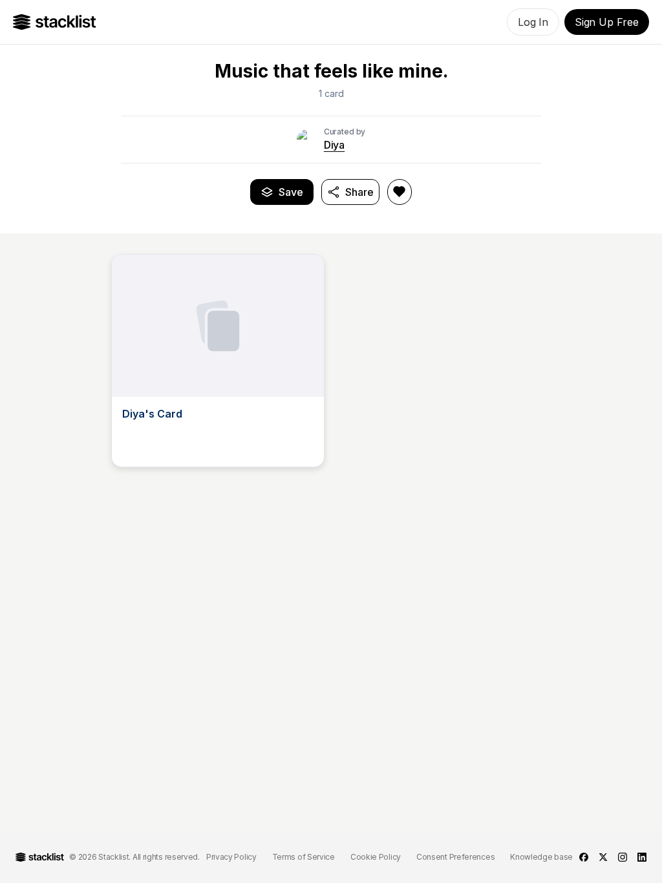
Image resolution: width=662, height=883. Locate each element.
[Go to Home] (54, 22)
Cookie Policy (375, 857)
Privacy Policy (231, 857)
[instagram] (622, 857)
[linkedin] (641, 857)
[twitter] (603, 857)
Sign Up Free (607, 22)
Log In (533, 22)
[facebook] (583, 857)
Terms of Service (303, 857)
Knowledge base (541, 857)
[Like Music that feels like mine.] (399, 192)
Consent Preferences (455, 857)
